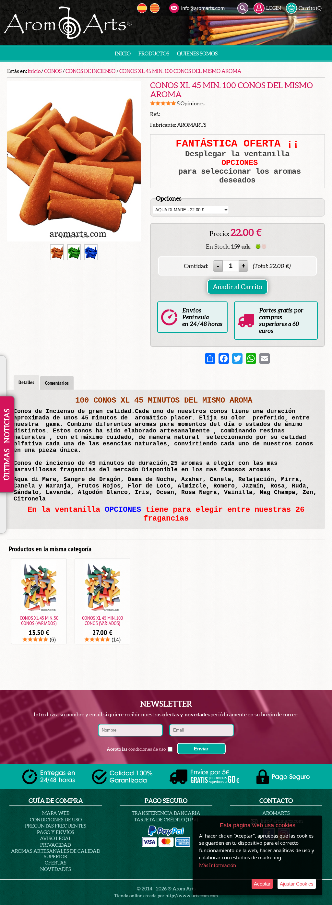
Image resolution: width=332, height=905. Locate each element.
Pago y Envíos (55, 832)
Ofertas (55, 862)
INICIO (123, 53)
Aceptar (262, 884)
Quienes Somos (197, 53)
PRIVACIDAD (55, 845)
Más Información (217, 865)
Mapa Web (55, 813)
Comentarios (57, 383)
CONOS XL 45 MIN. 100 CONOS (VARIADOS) (102, 620)
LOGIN (273, 8)
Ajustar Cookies (297, 884)
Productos (153, 53)
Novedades (55, 869)
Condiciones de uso (56, 819)
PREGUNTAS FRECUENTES (55, 826)
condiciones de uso (147, 749)
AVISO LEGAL (56, 838)
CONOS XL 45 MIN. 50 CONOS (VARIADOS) (39, 620)
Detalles (26, 382)
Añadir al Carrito (237, 286)
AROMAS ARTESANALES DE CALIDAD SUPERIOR (55, 853)
